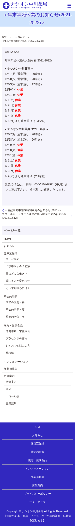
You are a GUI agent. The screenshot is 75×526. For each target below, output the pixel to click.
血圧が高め (12, 259)
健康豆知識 (10, 253)
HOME (8, 238)
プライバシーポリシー (37, 493)
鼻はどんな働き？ (16, 273)
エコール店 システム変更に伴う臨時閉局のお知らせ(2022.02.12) (34, 215)
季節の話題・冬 (15, 316)
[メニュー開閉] (69, 6)
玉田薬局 (11, 403)
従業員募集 (10, 368)
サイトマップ (37, 502)
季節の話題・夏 (15, 309)
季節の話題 (10, 296)
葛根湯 (10, 352)
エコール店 (12, 396)
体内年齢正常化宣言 (18, 331)
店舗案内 (9, 375)
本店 (8, 388)
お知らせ (19, 37)
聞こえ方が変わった (18, 280)
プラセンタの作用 (16, 338)
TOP (4, 37)
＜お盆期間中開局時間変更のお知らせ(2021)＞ (33, 210)
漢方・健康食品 (13, 325)
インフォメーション (16, 361)
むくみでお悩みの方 (18, 345)
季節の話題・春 (15, 302)
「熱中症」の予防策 (18, 266)
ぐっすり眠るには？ (18, 288)
